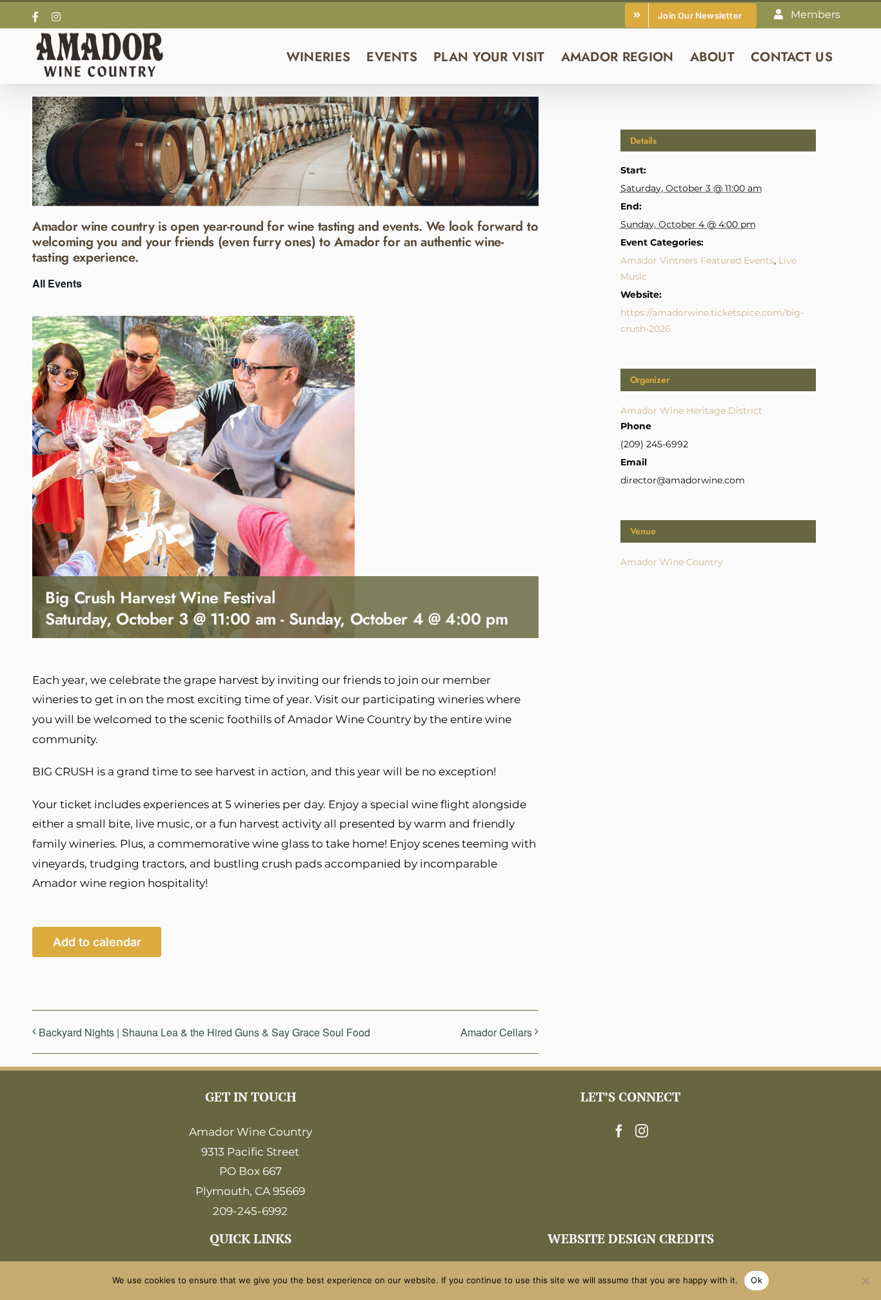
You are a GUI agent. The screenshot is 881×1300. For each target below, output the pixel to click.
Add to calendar (97, 942)
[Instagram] (641, 1131)
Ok (756, 1280)
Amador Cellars (496, 1032)
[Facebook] (619, 1131)
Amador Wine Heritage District (691, 410)
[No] (864, 1280)
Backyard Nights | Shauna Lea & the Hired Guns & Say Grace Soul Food (204, 1032)
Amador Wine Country (671, 562)
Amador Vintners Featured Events (697, 260)
